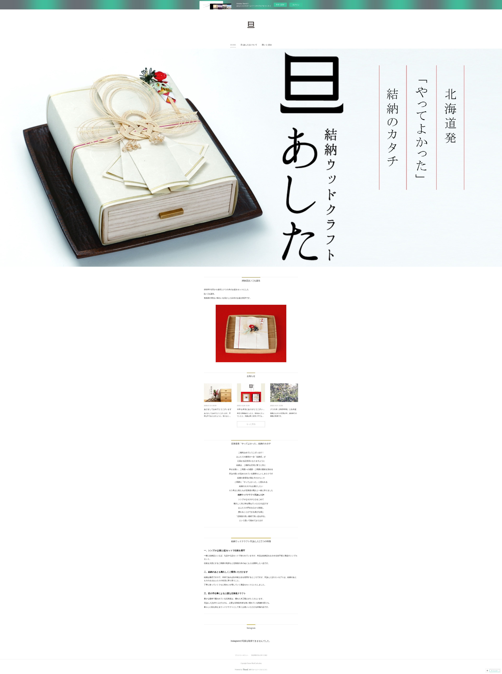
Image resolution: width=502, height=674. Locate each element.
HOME (233, 45)
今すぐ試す (280, 4)
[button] (233, 45)
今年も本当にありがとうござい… (250, 409)
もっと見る (251, 424)
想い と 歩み (267, 45)
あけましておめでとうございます (217, 409)
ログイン (296, 4)
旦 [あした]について (249, 45)
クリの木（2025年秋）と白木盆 (283, 409)
